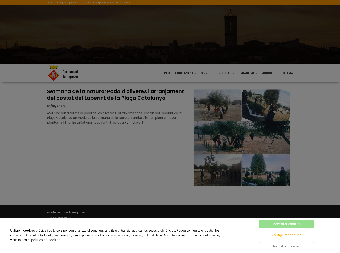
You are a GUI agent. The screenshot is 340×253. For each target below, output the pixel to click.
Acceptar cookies (286, 224)
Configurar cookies (286, 235)
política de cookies (45, 240)
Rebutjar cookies (286, 246)
